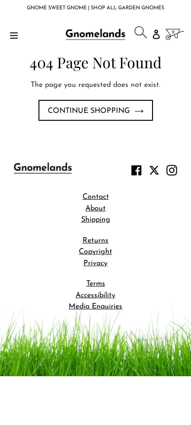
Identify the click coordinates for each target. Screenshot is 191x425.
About (95, 208)
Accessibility (95, 295)
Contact (96, 197)
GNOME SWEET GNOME (57, 8)
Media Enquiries (95, 306)
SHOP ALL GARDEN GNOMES (127, 8)
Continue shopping (89, 111)
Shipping (95, 219)
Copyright (95, 251)
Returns (95, 240)
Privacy (95, 263)
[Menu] (14, 34)
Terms (95, 284)
